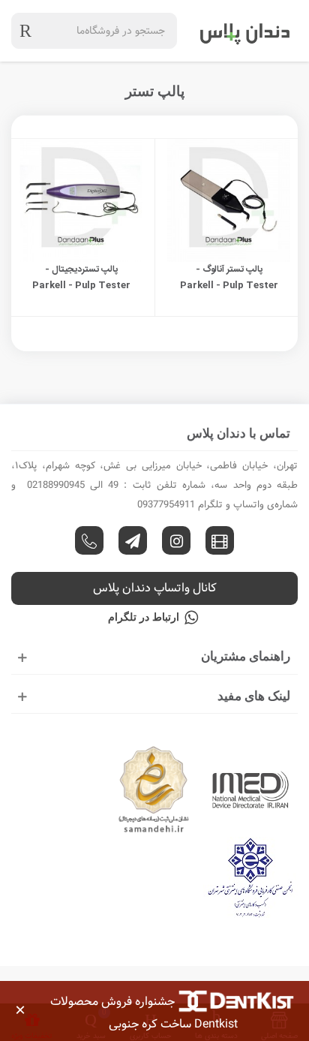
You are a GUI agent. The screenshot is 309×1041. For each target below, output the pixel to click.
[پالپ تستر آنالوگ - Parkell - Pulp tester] (229, 200)
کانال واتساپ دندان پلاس (155, 588)
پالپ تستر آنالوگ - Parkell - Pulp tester (229, 277)
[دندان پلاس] (245, 31)
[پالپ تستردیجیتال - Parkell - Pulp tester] (81, 200)
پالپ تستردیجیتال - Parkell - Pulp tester (81, 277)
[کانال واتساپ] (89, 540)
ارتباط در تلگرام (143, 617)
